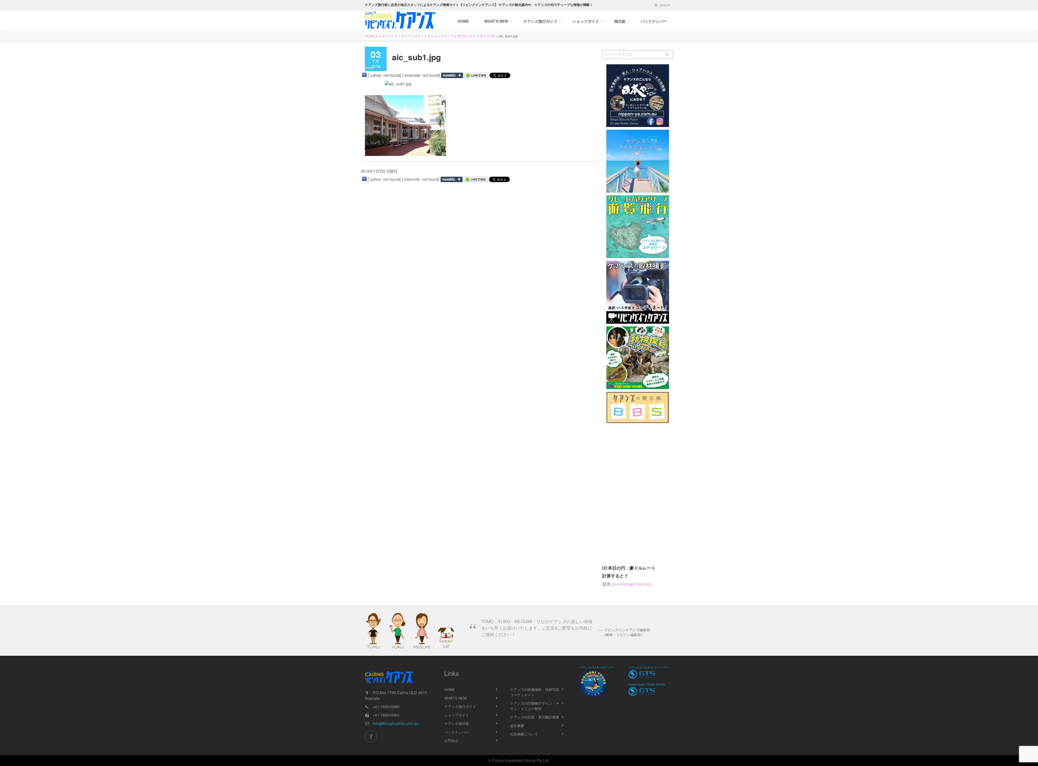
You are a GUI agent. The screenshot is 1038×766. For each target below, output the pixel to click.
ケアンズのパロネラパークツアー (648, 667)
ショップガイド (586, 21)
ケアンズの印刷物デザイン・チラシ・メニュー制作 (534, 706)
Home (463, 21)
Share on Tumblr (452, 75)
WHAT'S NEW (455, 698)
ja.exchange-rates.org (632, 584)
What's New (496, 21)
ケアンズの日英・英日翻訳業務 (534, 717)
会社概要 (517, 725)
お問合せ (451, 740)
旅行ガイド (540, 21)
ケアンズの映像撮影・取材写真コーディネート (534, 692)
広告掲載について (524, 734)
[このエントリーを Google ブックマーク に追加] (364, 75)
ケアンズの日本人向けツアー (597, 667)
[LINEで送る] (476, 75)
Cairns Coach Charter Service (646, 684)
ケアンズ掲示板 (456, 723)
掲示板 (620, 21)
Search (664, 4)
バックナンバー (654, 21)
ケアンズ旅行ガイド (460, 706)
